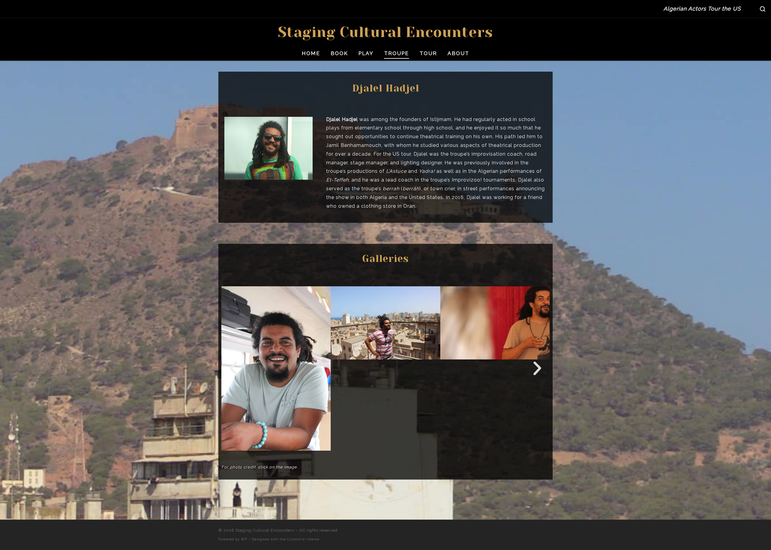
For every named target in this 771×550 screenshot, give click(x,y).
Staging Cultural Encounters (265, 530)
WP (244, 539)
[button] (233, 368)
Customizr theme (303, 539)
